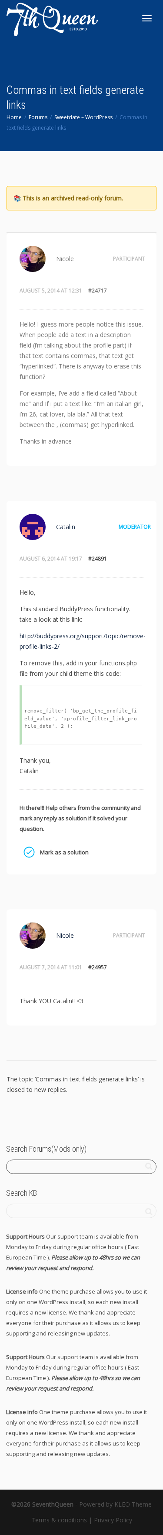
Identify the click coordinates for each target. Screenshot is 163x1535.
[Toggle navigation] (146, 18)
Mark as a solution (29, 852)
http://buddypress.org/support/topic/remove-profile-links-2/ (83, 641)
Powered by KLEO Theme (115, 1504)
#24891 (97, 558)
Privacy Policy (113, 1520)
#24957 (97, 967)
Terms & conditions (59, 1520)
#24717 (97, 290)
